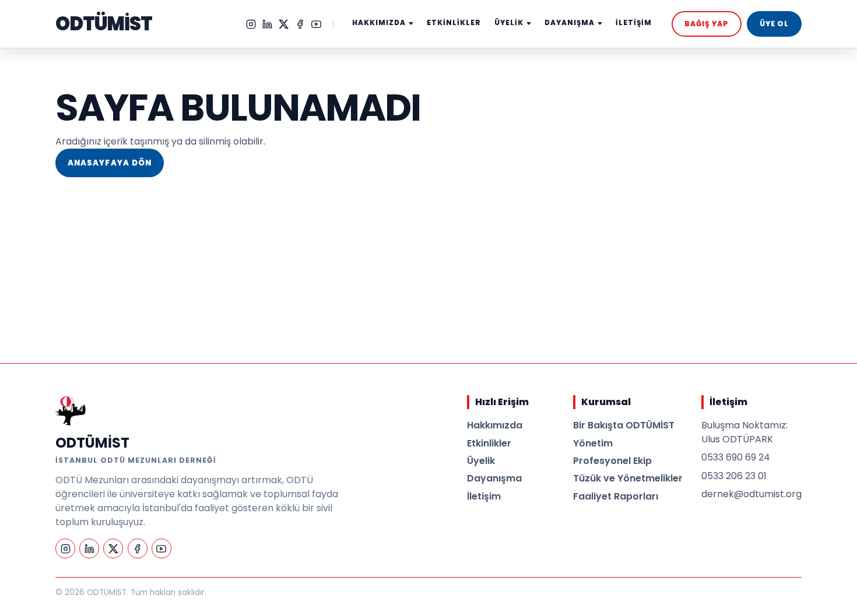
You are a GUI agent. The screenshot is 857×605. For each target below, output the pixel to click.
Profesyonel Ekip (612, 460)
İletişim (484, 496)
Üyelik (481, 460)
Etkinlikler (489, 443)
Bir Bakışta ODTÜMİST (624, 425)
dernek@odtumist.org (751, 494)
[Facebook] (300, 24)
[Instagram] (251, 24)
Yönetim (593, 443)
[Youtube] (316, 24)
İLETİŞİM (634, 22)
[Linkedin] (267, 24)
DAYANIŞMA (570, 22)
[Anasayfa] (70, 410)
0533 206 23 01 (734, 476)
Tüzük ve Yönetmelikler (628, 478)
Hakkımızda (494, 425)
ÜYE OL (774, 24)
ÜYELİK (509, 22)
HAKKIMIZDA (379, 22)
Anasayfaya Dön (110, 162)
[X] (284, 24)
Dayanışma (494, 478)
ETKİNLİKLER (454, 22)
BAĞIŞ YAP (706, 24)
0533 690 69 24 (735, 457)
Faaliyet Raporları (615, 496)
